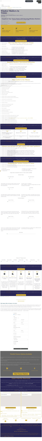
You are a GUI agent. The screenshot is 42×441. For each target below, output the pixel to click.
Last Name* (22, 319)
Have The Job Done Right (29, 278)
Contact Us (16, 390)
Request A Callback (36, 418)
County (22, 330)
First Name (15, 319)
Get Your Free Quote (5, 278)
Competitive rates (34, 370)
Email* (14, 322)
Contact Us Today (21, 144)
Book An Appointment (5, 419)
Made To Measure (21, 278)
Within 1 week (5, 276)
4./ (29, 272)
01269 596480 (29, 1)
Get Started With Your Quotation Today (21, 60)
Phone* (22, 322)
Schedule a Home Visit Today (21, 128)
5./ (37, 272)
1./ (7, 131)
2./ (21, 131)
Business (19, 314)
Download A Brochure (26, 418)
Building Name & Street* (17, 327)
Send (20, 348)
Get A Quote (16, 418)
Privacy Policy (24, 434)
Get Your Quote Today (21, 22)
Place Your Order (34, 132)
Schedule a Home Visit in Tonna (7, 133)
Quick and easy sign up (7, 370)
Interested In (15, 338)
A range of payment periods (21, 370)
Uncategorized (6, 296)
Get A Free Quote (39, 2)
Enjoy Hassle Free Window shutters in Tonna (37, 280)
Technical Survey (13, 277)
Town (14, 330)
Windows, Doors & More (6, 6)
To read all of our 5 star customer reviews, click (21, 118)
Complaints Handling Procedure (33, 434)
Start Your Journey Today (21, 76)
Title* (14, 316)
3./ (35, 131)
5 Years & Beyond (37, 277)
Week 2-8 (21, 276)
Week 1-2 (13, 276)
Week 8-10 (29, 276)
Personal (15, 314)
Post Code (15, 333)
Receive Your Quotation (21, 132)
